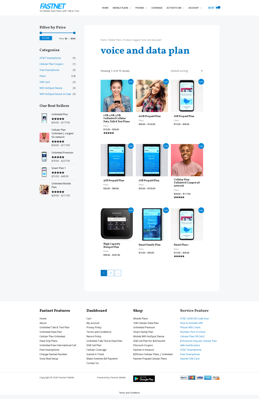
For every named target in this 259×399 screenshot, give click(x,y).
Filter (45, 38)
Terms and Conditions (98, 332)
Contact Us (92, 363)
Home (104, 39)
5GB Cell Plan (93, 345)
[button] (129, 7)
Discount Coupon (143, 345)
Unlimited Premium (144, 327)
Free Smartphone (49, 70)
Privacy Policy (93, 327)
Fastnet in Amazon (143, 349)
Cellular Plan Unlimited (52, 336)
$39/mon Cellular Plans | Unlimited (153, 354)
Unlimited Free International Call (58, 345)
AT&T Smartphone (50, 58)
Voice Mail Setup (49, 358)
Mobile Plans (115, 39)
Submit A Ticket (95, 354)
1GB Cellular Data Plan (146, 323)
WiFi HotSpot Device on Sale (55, 94)
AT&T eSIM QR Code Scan (194, 318)
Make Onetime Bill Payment (102, 358)
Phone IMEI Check (190, 327)
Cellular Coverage (96, 349)
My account (92, 323)
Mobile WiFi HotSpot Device (148, 336)
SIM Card (45, 82)
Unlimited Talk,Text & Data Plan (104, 341)
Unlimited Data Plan (51, 332)
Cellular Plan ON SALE (192, 336)
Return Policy (93, 336)
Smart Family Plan (143, 332)
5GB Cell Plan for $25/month (149, 341)
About (43, 323)
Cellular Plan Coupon (51, 64)
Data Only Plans (48, 341)
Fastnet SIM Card (189, 358)
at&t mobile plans (190, 345)
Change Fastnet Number (53, 354)
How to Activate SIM (191, 323)
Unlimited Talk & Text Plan (54, 327)
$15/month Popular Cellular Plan (198, 341)
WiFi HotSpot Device (51, 88)
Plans (43, 76)
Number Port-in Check (192, 332)
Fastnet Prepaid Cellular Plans (150, 358)
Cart (88, 318)
